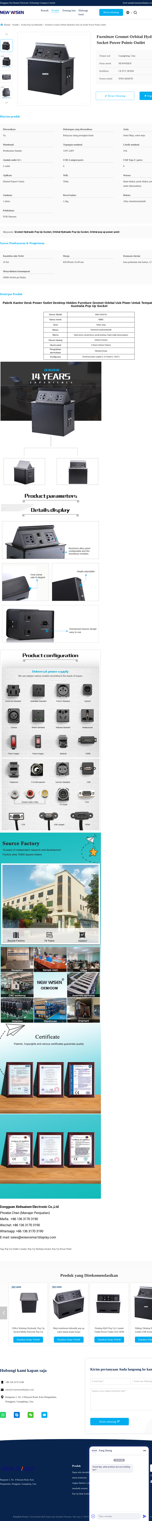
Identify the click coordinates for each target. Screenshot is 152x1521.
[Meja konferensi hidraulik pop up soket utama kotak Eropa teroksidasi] (69, 1302)
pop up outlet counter (16, 1249)
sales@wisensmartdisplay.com (19, 1389)
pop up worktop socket (39, 1249)
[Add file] (93, 1516)
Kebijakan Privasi (20, 1517)
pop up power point (61, 1249)
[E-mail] (48, 1417)
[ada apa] (7, 1417)
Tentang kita (69, 10)
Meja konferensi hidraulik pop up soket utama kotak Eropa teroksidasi (68, 1332)
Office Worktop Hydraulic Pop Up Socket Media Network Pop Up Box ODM (28, 1332)
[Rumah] (12, 12)
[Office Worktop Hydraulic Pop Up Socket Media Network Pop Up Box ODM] (28, 1302)
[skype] (21, 1417)
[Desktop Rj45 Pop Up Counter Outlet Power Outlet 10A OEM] (109, 1302)
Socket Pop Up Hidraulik (31, 25)
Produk (55, 10)
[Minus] (144, 1450)
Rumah (45, 10)
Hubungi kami (83, 12)
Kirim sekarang (108, 1421)
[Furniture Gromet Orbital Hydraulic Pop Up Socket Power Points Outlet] (54, 68)
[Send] (144, 1516)
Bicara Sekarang (111, 12)
